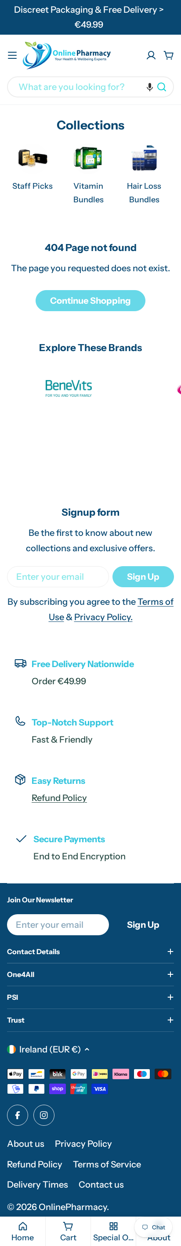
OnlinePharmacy (73, 1207)
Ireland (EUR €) (50, 1049)
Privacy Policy (83, 1143)
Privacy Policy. (103, 617)
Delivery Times (37, 1184)
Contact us (101, 1184)
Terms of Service (107, 1164)
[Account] (151, 55)
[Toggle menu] (12, 55)
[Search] (161, 87)
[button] (150, 86)
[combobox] (90, 86)
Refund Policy (59, 798)
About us (25, 1143)
